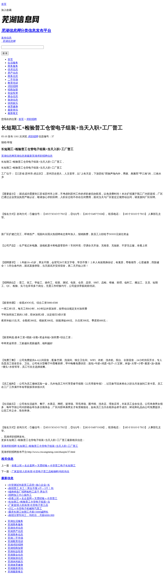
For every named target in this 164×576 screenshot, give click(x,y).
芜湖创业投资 (15, 551)
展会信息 (13, 96)
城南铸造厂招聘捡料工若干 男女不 (28, 491)
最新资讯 (13, 109)
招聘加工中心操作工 (20, 495)
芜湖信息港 (20, 155)
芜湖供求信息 (15, 527)
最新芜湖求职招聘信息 (40, 155)
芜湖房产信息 (15, 531)
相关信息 (7, 458)
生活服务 (13, 62)
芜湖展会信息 (15, 554)
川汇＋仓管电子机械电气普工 (25, 508)
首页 (3, 4)
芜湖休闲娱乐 (15, 561)
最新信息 (7, 478)
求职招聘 (13, 86)
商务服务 (13, 66)
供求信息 (13, 69)
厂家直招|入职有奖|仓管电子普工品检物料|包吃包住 (40, 471)
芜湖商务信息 (15, 534)
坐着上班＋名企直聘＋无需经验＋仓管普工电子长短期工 (44, 465)
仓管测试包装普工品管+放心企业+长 (29, 485)
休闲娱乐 (13, 103)
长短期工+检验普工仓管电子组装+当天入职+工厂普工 (47, 446)
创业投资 (13, 93)
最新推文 (13, 113)
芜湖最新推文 (15, 571)
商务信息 (13, 76)
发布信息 (6, 37)
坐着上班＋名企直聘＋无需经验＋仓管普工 (32, 498)
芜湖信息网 (7, 155)
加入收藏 (6, 10)
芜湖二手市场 (15, 538)
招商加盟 (13, 89)
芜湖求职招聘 (9, 446)
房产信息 (13, 72)
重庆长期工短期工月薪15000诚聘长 (28, 511)
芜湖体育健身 (15, 565)
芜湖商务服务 (15, 524)
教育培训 (13, 83)
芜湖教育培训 (15, 541)
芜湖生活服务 (15, 521)
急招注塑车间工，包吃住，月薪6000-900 (31, 515)
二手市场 (13, 79)
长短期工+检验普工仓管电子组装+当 (29, 501)
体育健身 (13, 106)
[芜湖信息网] (21, 23)
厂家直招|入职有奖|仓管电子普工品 (28, 505)
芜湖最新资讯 (15, 568)
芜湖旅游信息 (15, 558)
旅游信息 (13, 99)
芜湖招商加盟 (15, 548)
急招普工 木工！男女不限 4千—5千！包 (30, 488)
